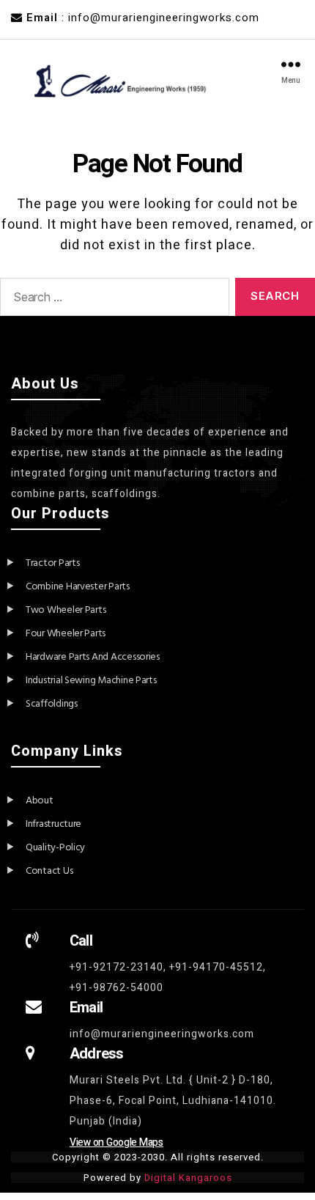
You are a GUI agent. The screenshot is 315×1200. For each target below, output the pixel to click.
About (39, 800)
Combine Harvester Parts (78, 586)
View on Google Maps (116, 1142)
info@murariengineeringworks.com (162, 1034)
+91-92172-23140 (116, 967)
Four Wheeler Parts (65, 633)
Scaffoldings (52, 704)
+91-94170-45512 (216, 967)
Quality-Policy (55, 847)
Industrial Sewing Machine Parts (91, 680)
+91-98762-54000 (116, 987)
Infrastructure (53, 824)
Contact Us (49, 871)
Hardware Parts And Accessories (93, 657)
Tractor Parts (53, 563)
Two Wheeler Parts (65, 610)
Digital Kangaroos (188, 1178)
